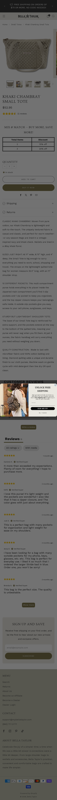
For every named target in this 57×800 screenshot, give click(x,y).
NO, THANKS (43, 412)
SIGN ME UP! (43, 408)
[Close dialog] (55, 385)
